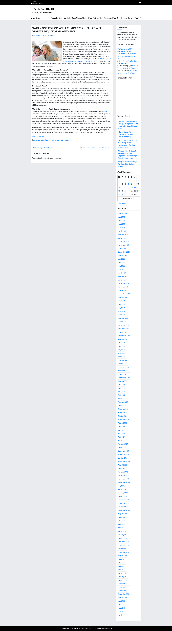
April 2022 (121, 395)
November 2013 (123, 503)
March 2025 (122, 273)
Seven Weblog (42, 9)
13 (125, 188)
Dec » (124, 204)
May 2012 (121, 566)
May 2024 (121, 308)
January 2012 (122, 580)
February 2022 (123, 402)
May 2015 (121, 486)
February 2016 (123, 472)
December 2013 (123, 500)
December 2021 (123, 409)
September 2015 (124, 482)
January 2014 (122, 496)
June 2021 (121, 430)
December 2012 (123, 542)
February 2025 (123, 276)
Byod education (39, 140)
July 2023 (121, 343)
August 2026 (122, 214)
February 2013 (123, 535)
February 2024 (123, 318)
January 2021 (122, 447)
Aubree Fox (121, 61)
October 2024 (123, 290)
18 (119, 191)
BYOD (107, 111)
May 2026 (121, 224)
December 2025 (123, 241)
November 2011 (123, 587)
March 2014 (122, 489)
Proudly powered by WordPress (71, 628)
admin (52, 36)
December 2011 (123, 584)
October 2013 (123, 507)
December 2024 (123, 283)
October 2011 (123, 591)
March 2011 (122, 615)
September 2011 (124, 594)
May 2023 (121, 350)
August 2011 (122, 598)
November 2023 (123, 329)
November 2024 (123, 287)
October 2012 (123, 549)
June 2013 (121, 521)
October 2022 (123, 374)
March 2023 (122, 357)
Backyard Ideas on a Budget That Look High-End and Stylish (127, 164)
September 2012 (124, 552)
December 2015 (123, 475)
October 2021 (123, 416)
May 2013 (121, 524)
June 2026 (121, 221)
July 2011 (121, 601)
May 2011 (121, 608)
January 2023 (122, 364)
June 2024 (121, 304)
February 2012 (123, 577)
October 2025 (123, 248)
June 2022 (121, 388)
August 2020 (122, 465)
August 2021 (122, 423)
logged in (44, 158)
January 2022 (122, 406)
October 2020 (123, 458)
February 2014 (123, 493)
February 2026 (123, 235)
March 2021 (122, 440)
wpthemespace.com (105, 628)
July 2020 (121, 468)
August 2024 (122, 297)
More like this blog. (39, 136)
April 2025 (121, 269)
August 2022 (122, 381)
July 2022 (121, 385)
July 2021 (121, 427)
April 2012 (121, 570)
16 (135, 188)
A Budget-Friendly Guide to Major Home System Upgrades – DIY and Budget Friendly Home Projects (127, 154)
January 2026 (122, 238)
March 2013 (122, 531)
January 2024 (122, 322)
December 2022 (123, 367)
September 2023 (124, 336)
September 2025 (124, 252)
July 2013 (121, 517)
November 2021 (123, 413)
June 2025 (121, 262)
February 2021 (123, 444)
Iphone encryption (49, 140)
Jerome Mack (122, 54)
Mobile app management (64, 140)
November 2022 (123, 371)
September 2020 (124, 461)
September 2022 (124, 378)
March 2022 (122, 399)
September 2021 (124, 420)
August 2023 (122, 339)
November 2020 (123, 454)
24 (138, 191)
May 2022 (121, 392)
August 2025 (122, 255)
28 (128, 195)
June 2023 (121, 346)
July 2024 (121, 301)
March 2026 (122, 231)
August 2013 (122, 514)
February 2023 (123, 360)
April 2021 (121, 437)
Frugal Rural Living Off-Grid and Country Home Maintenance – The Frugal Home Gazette (127, 143)
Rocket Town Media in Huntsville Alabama (95, 148)
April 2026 (121, 228)
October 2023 (123, 332)
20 (125, 191)
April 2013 (121, 528)
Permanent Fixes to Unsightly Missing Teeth (127, 56)
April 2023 (121, 353)
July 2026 (121, 217)
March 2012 (122, 573)
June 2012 (121, 563)
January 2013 (122, 538)
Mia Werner (121, 49)
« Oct (119, 204)
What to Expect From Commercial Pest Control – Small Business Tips (127, 134)
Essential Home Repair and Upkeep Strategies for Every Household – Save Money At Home (128, 124)
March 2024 (122, 315)
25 (119, 195)
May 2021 (121, 433)
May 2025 (121, 266)
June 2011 (121, 605)
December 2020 (123, 451)
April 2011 (121, 612)
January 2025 (122, 280)
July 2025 (121, 259)
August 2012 (122, 556)
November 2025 (123, 245)
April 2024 (121, 311)
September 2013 (124, 510)
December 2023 (123, 325)
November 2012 (123, 545)
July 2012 (121, 559)
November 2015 (123, 479)
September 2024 (124, 294)
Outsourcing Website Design (43, 148)
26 (122, 195)
